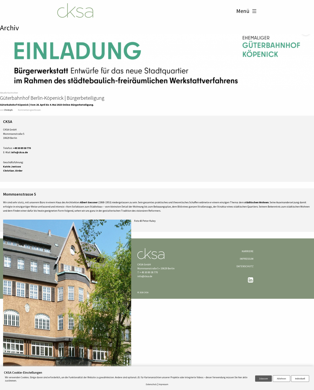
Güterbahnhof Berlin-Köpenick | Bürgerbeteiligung (52, 98)
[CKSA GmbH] (75, 11)
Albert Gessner (89, 202)
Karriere (247, 251)
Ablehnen (281, 378)
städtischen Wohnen (256, 202)
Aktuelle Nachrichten (9, 93)
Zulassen (263, 378)
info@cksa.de (144, 276)
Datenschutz (244, 266)
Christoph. (8, 110)
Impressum (246, 258)
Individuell (300, 378)
